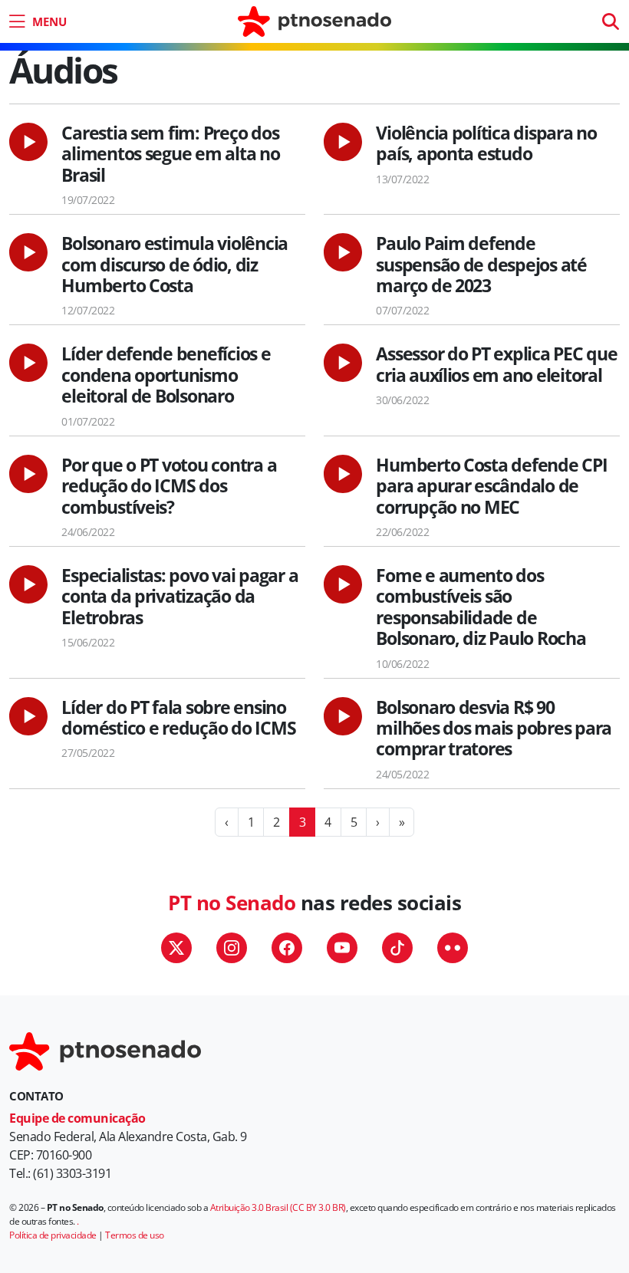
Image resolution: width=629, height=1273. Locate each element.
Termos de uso (134, 1235)
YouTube (342, 948)
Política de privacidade (53, 1235)
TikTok (397, 948)
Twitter (176, 948)
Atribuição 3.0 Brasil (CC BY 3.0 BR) (278, 1207)
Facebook (287, 948)
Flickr (452, 948)
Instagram (231, 948)
